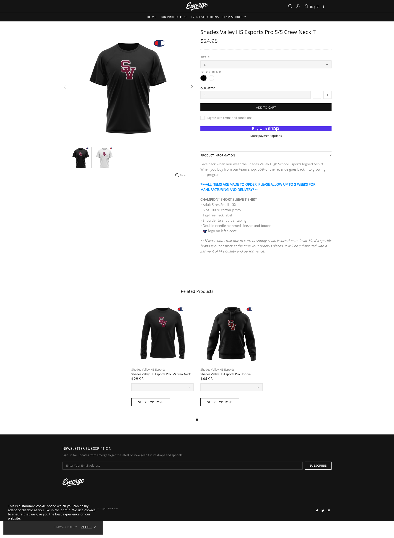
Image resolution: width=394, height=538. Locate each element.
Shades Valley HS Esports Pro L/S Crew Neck (161, 374)
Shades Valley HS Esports (148, 370)
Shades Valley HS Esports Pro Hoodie (225, 374)
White (211, 78)
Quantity (207, 88)
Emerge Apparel (197, 6)
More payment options (266, 136)
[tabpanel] (162, 359)
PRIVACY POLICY (65, 527)
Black (203, 78)
